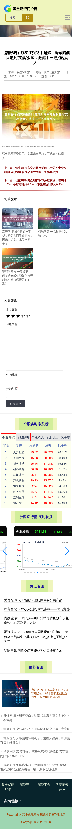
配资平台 (44, 784)
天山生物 (18, 458)
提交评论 (15, 404)
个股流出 (52, 437)
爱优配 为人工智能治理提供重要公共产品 (33, 599)
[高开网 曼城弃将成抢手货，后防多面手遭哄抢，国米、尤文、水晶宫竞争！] (17, 218)
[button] (4, 551)
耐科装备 (18, 469)
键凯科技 (18, 486)
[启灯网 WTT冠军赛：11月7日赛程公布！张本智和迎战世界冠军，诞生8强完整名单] (15, 693)
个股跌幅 (23, 437)
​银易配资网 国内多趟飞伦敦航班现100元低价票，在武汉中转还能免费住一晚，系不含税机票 (34, 767)
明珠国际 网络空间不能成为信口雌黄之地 (33, 650)
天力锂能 (18, 452)
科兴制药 (18, 492)
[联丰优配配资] (21, 8)
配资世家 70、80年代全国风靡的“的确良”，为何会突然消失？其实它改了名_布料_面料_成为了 (36, 636)
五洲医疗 (18, 497)
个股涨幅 (8, 437)
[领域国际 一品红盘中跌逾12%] (53, 218)
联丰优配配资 (8, 787)
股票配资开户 (62, 787)
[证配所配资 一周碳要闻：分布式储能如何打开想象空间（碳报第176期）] (17, 258)
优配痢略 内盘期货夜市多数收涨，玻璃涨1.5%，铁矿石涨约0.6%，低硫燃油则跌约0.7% (35, 182)
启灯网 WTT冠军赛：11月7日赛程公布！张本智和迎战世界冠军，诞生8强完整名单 (49, 693)
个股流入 (37, 437)
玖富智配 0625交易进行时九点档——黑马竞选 (37, 609)
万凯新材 (18, 480)
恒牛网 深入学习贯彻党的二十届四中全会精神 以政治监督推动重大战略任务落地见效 (35, 170)
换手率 (65, 437)
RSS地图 (45, 814)
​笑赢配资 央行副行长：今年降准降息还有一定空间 (36, 729)
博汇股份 (18, 503)
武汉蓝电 (18, 475)
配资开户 (26, 784)
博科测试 (18, 463)
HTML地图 (58, 814)
